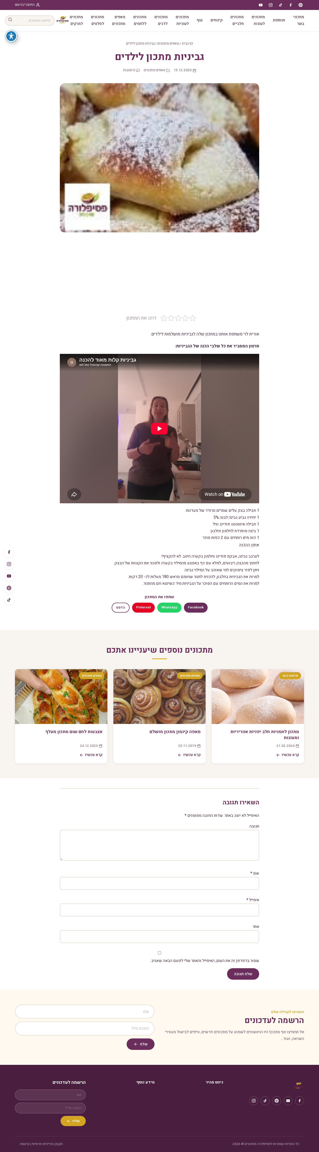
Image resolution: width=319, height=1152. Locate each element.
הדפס (120, 607)
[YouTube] (9, 576)
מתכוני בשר (298, 20)
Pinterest (143, 607)
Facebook (196, 607)
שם (254, 873)
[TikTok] (9, 600)
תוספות (279, 20)
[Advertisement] (159, 277)
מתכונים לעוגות (258, 20)
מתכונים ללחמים (140, 20)
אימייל (252, 900)
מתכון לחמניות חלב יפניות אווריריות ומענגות (264, 735)
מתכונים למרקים (76, 20)
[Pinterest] (9, 588)
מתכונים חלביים (237, 20)
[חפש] (10, 20)
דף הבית (187, 43)
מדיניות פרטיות (42, 1144)
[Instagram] (9, 564)
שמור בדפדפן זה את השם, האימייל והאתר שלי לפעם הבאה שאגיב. (205, 961)
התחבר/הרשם (25, 4)
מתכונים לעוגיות (182, 20)
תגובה (254, 826)
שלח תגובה (243, 974)
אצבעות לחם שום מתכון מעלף (73, 732)
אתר (256, 927)
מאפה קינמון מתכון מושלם (175, 732)
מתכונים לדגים (161, 20)
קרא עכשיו (290, 755)
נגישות (24, 1144)
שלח (144, 1044)
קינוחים (217, 20)
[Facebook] (9, 552)
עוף (200, 20)
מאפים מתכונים (118, 20)
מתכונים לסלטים (97, 20)
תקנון (59, 1144)
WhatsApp (169, 607)
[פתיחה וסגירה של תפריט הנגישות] (11, 36)
